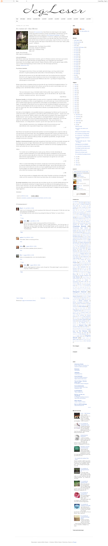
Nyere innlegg (20, 298)
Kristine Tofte (83, 281)
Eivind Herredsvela (77, 233)
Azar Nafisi (76, 214)
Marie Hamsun (83, 293)
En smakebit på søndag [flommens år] (85, 470)
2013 (75, 110)
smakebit (76, 78)
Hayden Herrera (83, 251)
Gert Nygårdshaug (81, 246)
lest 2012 (46, 197)
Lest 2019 (44, 18)
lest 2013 (76, 50)
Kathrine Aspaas (86, 277)
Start (17, 18)
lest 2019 (76, 61)
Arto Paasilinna (81, 211)
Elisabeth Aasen (76, 235)
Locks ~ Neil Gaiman (85, 413)
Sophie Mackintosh (82, 323)
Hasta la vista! (78, 126)
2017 (75, 102)
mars (77, 162)
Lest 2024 (76, 18)
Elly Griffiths (85, 236)
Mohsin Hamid (82, 305)
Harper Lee (82, 249)
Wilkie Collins (76, 339)
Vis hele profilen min (84, 31)
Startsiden (43, 298)
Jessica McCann (84, 265)
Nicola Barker (82, 308)
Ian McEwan (75, 255)
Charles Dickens (84, 224)
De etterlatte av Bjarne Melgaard (81, 383)
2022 (75, 92)
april (77, 160)
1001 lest (29, 18)
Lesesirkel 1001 (36, 18)
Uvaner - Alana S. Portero (79, 401)
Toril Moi (86, 332)
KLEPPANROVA (78, 390)
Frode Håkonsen (85, 243)
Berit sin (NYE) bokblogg (80, 404)
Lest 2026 (88, 18)
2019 (75, 98)
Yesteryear (79, 179)
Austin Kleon (88, 213)
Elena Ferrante (86, 233)
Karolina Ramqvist (84, 275)
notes (75, 77)
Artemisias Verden (78, 364)
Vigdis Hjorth (80, 336)
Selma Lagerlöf (82, 319)
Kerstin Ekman (76, 278)
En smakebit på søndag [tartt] (82, 133)
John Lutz (84, 268)
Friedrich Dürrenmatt (84, 242)
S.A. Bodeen (76, 318)
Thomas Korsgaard (81, 329)
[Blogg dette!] (33, 196)
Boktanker (76, 369)
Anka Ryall (75, 205)
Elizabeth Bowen (85, 235)
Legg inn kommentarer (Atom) (29, 300)
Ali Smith (81, 203)
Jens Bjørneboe (85, 264)
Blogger (74, 542)
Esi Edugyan (84, 239)
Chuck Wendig (84, 229)
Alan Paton (87, 201)
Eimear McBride (88, 232)
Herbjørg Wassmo (84, 253)
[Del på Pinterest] (38, 196)
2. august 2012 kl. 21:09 (30, 246)
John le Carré (82, 269)
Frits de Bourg (76, 243)
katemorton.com (25, 65)
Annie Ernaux (82, 210)
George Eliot (83, 245)
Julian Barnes (81, 271)
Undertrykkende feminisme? (84, 436)
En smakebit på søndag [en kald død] (85, 505)
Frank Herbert (80, 188)
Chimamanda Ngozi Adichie (80, 228)
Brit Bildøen (87, 218)
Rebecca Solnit (76, 312)
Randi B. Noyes (86, 310)
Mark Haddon (84, 296)
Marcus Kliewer (85, 290)
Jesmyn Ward (76, 265)
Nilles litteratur (78, 400)
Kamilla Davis (83, 272)
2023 (75, 90)
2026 (75, 84)
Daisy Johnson (82, 230)
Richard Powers (85, 312)
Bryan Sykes (84, 220)
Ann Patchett (83, 205)
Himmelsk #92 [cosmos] (80, 150)
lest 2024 (76, 70)
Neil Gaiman (82, 306)
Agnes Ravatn (81, 201)
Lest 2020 (50, 18)
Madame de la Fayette (82, 288)
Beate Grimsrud (83, 214)
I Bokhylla (76, 372)
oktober (77, 118)
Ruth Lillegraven (87, 316)
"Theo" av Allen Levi (78, 392)
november (78, 116)
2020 (75, 96)
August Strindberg (80, 213)
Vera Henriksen (82, 334)
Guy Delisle (83, 248)
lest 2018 (76, 59)
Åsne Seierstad (87, 340)
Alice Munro (88, 203)
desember (78, 114)
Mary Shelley (82, 299)
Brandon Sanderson (78, 218)
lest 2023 (76, 68)
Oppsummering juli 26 (79, 405)
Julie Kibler (87, 271)
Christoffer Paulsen (76, 229)
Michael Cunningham (78, 302)
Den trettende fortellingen (53, 35)
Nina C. (21, 208)
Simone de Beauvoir (82, 321)
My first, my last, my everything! (79, 395)
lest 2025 (76, 71)
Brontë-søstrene (77, 42)
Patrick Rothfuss (88, 309)
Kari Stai (81, 274)
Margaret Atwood (79, 292)
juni (77, 156)
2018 (75, 100)
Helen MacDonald (80, 252)
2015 (75, 106)
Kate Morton (40, 197)
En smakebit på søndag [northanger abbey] (85, 517)
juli (76, 124)
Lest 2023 (69, 18)
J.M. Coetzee (81, 259)
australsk (29, 197)
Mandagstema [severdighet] (81, 144)
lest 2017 (76, 57)
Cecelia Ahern (83, 223)
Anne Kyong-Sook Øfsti (82, 208)
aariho (21, 237)
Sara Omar (75, 319)
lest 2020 (76, 63)
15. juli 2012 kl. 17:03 (34, 221)
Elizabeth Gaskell (77, 236)
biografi (75, 43)
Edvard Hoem (79, 232)
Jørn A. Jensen (76, 272)
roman (49, 197)
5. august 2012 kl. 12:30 (28, 255)
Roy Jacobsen (80, 315)
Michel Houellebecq (81, 303)
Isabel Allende (76, 258)
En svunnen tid (38, 32)
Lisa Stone (75, 287)
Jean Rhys (89, 262)
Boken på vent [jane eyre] (81, 152)
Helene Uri (87, 252)
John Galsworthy (82, 267)
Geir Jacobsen (75, 245)
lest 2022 (76, 66)
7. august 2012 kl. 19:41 (34, 265)
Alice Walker (77, 204)
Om (17, 21)
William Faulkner (84, 339)
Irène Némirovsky (84, 256)
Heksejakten (77, 370)
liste (75, 75)
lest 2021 (76, 64)
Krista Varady (83, 278)
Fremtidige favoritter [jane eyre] (82, 148)
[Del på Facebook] (36, 196)
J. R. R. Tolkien (84, 258)
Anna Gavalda (82, 207)
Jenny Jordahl (77, 264)
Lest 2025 (82, 18)
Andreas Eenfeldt (85, 204)
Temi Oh (85, 328)
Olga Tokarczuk (80, 309)
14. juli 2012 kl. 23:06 (29, 208)
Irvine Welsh (75, 256)
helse (75, 45)
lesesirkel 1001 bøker (79, 47)
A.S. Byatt (75, 201)
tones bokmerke (78, 376)
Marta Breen (84, 297)
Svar (21, 215)
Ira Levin (87, 255)
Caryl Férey (80, 221)
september (78, 120)
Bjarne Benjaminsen (80, 217)
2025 (75, 86)
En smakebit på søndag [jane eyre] (85, 424)
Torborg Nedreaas (77, 332)
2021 (75, 94)
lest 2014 (76, 52)
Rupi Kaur (80, 316)
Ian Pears (82, 255)
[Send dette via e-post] (32, 196)
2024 (75, 88)
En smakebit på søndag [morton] (82, 154)
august (77, 122)
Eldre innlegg (66, 298)
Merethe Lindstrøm (83, 300)
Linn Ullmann (80, 285)
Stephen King (83, 325)
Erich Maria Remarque (82, 238)
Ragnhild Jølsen (78, 310)
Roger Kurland (83, 313)
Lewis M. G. (80, 284)
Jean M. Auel (82, 262)
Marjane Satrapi (76, 296)
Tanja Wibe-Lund (79, 328)
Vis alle (89, 407)
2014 (75, 108)
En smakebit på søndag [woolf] (84, 482)
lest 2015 (76, 54)
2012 (75, 112)
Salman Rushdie (85, 318)
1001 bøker (22, 18)
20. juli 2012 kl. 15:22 (28, 237)
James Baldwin (82, 261)
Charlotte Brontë (79, 226)
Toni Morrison (83, 331)
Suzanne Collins (76, 326)
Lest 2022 (63, 18)
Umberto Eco (75, 334)
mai (77, 158)
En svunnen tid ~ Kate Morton (82, 135)
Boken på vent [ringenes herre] (82, 131)
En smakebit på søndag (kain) (84, 493)
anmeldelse (23, 197)
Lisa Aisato (86, 285)
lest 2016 (76, 56)
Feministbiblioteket (79, 386)
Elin (21, 255)
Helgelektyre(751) (78, 373)
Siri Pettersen (82, 322)
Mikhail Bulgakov (81, 176)
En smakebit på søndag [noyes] (82, 146)
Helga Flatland (75, 253)
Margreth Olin (75, 293)
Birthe (25, 221)
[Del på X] (35, 196)
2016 (75, 104)
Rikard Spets (76, 313)
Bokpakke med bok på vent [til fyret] (85, 447)
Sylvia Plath (84, 326)
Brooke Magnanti (76, 220)
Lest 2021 (57, 18)
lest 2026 (76, 73)
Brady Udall (88, 217)
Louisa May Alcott (83, 287)
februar (77, 164)
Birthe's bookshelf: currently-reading (81, 171)
